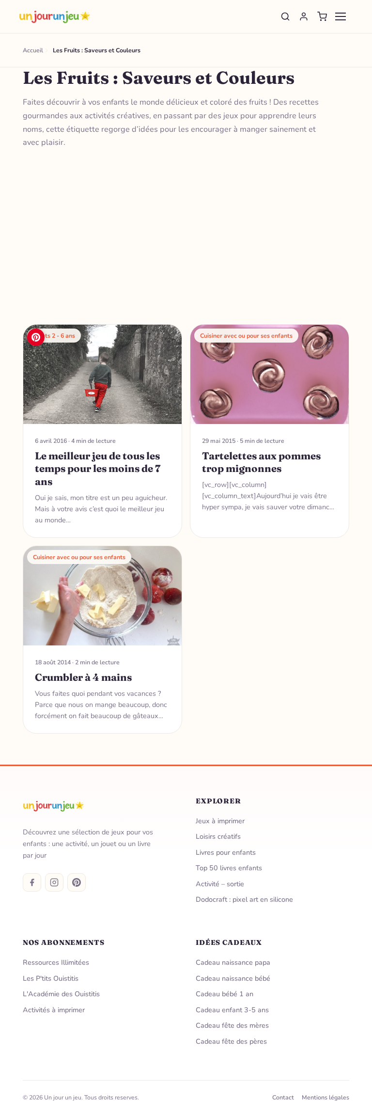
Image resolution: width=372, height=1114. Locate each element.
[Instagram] (54, 882)
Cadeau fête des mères (232, 1025)
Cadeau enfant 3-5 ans (232, 1010)
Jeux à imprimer (220, 821)
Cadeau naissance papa (233, 962)
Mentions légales (325, 1097)
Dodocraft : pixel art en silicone (244, 899)
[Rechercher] (285, 16)
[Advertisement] (186, 237)
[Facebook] (32, 882)
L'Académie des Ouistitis (61, 994)
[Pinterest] (76, 882)
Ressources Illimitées (56, 962)
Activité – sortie (220, 884)
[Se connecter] (303, 16)
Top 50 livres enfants (229, 868)
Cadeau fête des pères (231, 1041)
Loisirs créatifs (218, 836)
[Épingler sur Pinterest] (36, 337)
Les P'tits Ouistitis (50, 978)
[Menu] (340, 16)
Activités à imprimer (54, 1010)
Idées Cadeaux (229, 942)
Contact (283, 1097)
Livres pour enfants (226, 852)
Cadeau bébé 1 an (224, 994)
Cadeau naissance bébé (233, 978)
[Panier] (322, 16)
